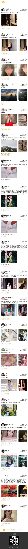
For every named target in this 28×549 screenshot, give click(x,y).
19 (17, 529)
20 (20, 529)
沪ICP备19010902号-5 (14, 547)
